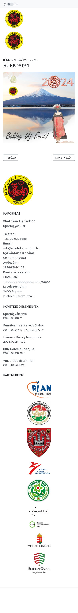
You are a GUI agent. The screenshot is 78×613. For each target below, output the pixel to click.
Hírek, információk (14, 59)
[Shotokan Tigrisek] (14, 30)
